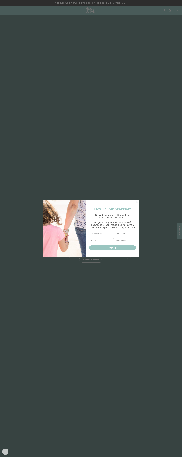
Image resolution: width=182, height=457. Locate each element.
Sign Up (112, 248)
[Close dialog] (137, 202)
